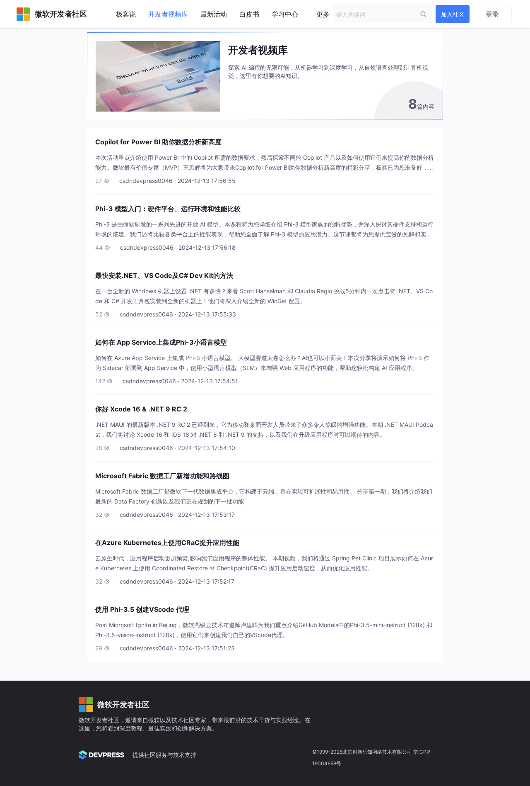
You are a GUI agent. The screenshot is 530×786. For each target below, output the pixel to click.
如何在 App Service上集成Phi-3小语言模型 (161, 342)
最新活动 (213, 14)
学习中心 (285, 14)
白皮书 (249, 14)
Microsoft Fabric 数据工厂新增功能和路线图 (162, 476)
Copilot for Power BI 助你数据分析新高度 (158, 142)
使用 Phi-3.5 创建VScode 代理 (142, 609)
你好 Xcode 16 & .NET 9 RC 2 (141, 409)
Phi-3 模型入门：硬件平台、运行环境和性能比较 (168, 208)
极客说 (126, 14)
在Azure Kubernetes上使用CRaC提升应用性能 (167, 542)
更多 (323, 14)
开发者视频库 (168, 14)
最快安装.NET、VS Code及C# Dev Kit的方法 (164, 275)
